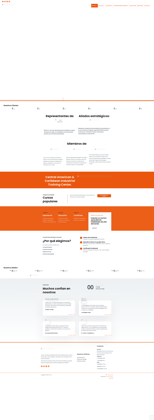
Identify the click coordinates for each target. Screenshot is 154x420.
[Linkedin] (9, 1)
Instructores (109, 5)
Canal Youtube (132, 5)
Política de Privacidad (81, 359)
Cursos (101, 5)
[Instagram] (7, 1)
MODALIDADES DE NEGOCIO (121, 5)
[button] (77, 98)
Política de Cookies (81, 361)
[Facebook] (3, 1)
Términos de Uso (81, 357)
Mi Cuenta (147, 5)
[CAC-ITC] (8, 5)
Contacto (141, 5)
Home (94, 5)
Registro (8, 417)
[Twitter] (5, 1)
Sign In (11, 417)
